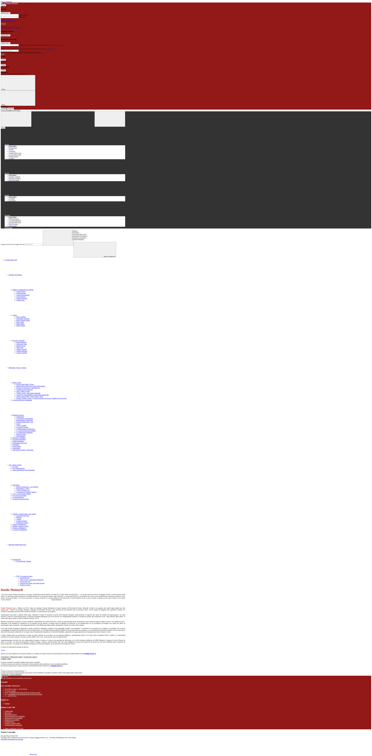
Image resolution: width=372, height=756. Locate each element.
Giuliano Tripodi (21, 349)
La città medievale (18, 497)
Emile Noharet (20, 325)
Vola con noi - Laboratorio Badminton (31, 580)
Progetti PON (16, 559)
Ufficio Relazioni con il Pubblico (15, 716)
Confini (18, 519)
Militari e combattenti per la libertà (23, 290)
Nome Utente (23, 15)
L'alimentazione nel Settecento (25, 429)
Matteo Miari (20, 324)
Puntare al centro (25, 585)
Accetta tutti (30, 657)
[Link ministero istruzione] (9, 3)
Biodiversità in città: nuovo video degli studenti (30, 386)
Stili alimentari (20, 436)
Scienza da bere (21, 434)
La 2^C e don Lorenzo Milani (21, 494)
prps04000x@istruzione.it (24, 692)
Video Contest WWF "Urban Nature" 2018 (29, 396)
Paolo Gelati (20, 322)
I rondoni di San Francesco (24, 389)
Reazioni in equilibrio (19, 438)
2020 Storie (16, 485)
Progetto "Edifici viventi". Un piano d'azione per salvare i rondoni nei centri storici (41, 398)
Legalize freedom (21, 521)
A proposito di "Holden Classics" (26, 492)
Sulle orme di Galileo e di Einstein (22, 450)
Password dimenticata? (8, 20)
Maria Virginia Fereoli (23, 320)
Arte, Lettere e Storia (15, 465)
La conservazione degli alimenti (26, 431)
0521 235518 (11, 691)
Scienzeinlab (16, 448)
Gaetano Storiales (21, 353)
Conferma (10, 108)
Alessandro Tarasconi (22, 318)
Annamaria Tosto (21, 344)
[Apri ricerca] (110, 119)
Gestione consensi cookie (12, 723)
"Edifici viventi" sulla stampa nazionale (28, 393)
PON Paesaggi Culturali (23, 561)
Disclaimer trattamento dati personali (12, 739)
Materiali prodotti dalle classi (17, 544)
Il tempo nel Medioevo (19, 528)
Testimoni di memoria (80, 236)
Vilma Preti (19, 347)
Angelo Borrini (21, 297)
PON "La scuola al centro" (24, 576)
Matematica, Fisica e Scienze (18, 368)
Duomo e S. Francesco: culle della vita (28, 388)
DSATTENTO (24, 578)
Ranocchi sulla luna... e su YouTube (27, 487)
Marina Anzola (20, 346)
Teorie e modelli (21, 425)
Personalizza (5, 657)
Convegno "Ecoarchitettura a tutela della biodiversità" (32, 395)
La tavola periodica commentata (22, 400)
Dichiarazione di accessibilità (13, 718)
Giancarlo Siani (21, 293)
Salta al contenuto (6, 1)
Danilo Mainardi (21, 342)
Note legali (8, 713)
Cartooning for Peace (22, 516)
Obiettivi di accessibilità (12, 720)
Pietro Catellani (21, 317)
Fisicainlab (15, 445)
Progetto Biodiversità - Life (24, 422)
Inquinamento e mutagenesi (24, 420)
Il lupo (18, 424)
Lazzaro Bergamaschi (23, 295)
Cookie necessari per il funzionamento (13, 671)
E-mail (21, 45)
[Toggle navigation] (16, 119)
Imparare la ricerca (18, 415)
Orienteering (20, 417)
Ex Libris (15, 466)
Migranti (19, 517)
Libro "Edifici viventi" (23, 391)
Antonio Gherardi (21, 298)
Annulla (4, 108)
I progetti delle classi (80, 234)
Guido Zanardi (20, 291)
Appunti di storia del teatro (20, 499)
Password (22, 17)
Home (75, 231)
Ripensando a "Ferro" (23, 488)
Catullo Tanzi (20, 300)
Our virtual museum (18, 468)
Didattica (76, 232)
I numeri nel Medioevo (19, 524)
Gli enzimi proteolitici (19, 439)
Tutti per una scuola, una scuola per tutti (32, 583)
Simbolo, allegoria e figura (20, 526)
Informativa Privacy (11, 714)
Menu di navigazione (109, 256)
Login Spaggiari (50, 49)
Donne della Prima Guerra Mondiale (23, 470)
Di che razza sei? (25, 581)
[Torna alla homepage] (63, 110)
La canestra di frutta (22, 427)
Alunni (14, 315)
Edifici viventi (16, 382)
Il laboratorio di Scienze (19, 443)
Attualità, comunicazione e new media (24, 514)
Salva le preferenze (15, 674)
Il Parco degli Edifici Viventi (25, 384)
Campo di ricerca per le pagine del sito (12, 244)
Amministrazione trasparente (13, 725)
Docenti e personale (80, 238)
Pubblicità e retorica (22, 523)
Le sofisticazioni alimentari (24, 432)
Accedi (3, 5)
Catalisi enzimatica (18, 441)
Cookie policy (9, 711)
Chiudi (3, 60)
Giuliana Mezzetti (21, 351)
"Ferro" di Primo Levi (23, 490)
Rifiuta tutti (16, 657)
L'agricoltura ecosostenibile (24, 418)
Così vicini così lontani (19, 495)
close (3, 128)
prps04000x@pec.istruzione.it (25, 694)
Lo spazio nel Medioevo (19, 530)
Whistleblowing (9, 721)
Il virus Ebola (16, 446)
